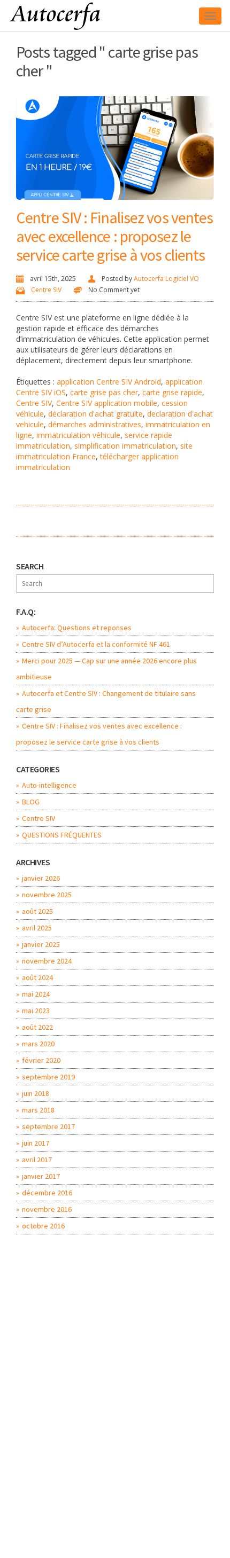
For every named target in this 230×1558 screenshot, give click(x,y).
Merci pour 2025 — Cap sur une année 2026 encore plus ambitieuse (106, 669)
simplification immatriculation (125, 446)
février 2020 (41, 1060)
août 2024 (37, 977)
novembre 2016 (47, 1209)
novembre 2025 (47, 894)
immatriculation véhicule (78, 435)
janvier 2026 (41, 878)
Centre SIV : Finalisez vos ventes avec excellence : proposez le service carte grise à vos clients (114, 236)
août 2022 (37, 1027)
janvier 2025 (41, 944)
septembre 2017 (48, 1126)
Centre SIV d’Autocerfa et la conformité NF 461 (96, 644)
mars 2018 (38, 1110)
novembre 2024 (47, 961)
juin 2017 (35, 1143)
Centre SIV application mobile (106, 403)
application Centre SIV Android (109, 382)
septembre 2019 (48, 1077)
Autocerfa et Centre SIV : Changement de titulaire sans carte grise (106, 701)
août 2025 (37, 911)
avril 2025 (37, 928)
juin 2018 (35, 1093)
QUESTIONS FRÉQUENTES (62, 835)
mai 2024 (36, 994)
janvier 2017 (41, 1176)
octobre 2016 (43, 1226)
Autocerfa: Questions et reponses (77, 627)
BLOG (31, 802)
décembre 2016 (47, 1192)
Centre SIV (46, 289)
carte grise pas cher (104, 392)
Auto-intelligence (49, 785)
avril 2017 (37, 1159)
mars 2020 (38, 1043)
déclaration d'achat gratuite (95, 414)
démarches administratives (94, 424)
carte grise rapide (172, 392)
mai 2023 (36, 1010)
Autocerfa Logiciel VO (166, 278)
